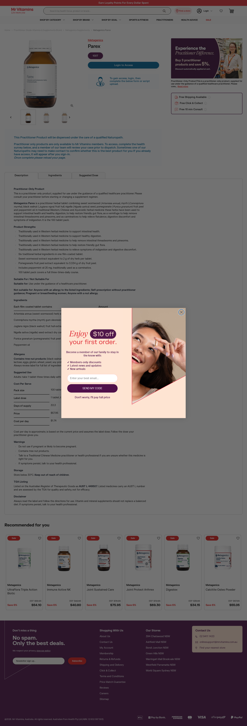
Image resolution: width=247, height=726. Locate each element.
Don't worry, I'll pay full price (92, 397)
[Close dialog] (181, 312)
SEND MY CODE (92, 388)
